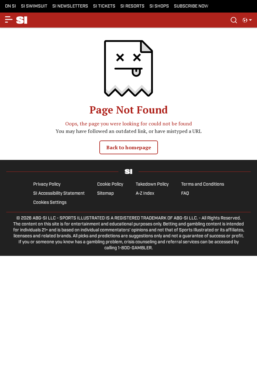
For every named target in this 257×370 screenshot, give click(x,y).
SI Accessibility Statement (59, 193)
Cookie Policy (110, 184)
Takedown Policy (152, 184)
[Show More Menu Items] (9, 19)
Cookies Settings (49, 202)
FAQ (185, 193)
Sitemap (105, 193)
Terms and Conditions (202, 184)
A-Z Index (145, 193)
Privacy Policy (46, 184)
